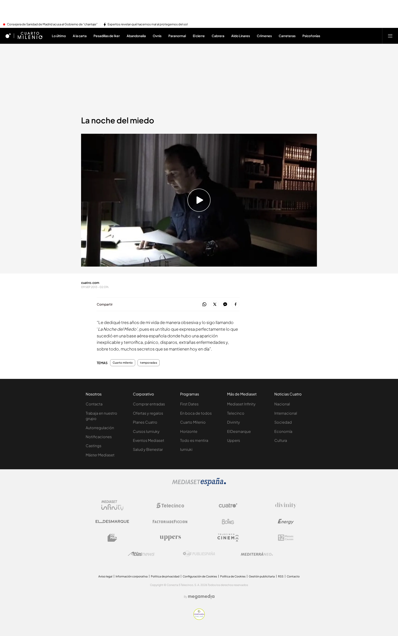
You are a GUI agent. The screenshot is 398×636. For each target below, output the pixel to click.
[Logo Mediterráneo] (257, 554)
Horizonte (188, 431)
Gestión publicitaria (262, 576)
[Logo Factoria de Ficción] (170, 521)
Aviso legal (105, 576)
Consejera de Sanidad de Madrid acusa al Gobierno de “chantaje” (52, 24)
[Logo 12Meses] (285, 538)
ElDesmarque (239, 431)
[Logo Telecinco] (170, 505)
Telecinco (235, 413)
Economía (283, 431)
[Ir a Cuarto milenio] (30, 36)
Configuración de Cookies (200, 576)
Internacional (285, 413)
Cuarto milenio (123, 362)
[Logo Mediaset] (199, 484)
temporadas (148, 362)
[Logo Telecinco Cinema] (228, 537)
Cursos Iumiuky (146, 431)
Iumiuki (186, 449)
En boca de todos (196, 413)
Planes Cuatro (145, 422)
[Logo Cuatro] (228, 505)
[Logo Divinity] (285, 505)
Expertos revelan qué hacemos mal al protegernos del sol (148, 24)
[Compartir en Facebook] (235, 304)
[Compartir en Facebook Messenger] (225, 304)
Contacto (293, 576)
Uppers (233, 440)
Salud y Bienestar (148, 449)
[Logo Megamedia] (201, 596)
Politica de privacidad (165, 576)
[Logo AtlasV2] (141, 554)
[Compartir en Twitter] (215, 304)
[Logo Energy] (286, 521)
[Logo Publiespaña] (199, 554)
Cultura (280, 440)
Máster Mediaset (100, 454)
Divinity (233, 422)
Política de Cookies (233, 576)
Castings (93, 445)
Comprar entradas (149, 403)
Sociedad (283, 422)
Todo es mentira (194, 440)
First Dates (189, 403)
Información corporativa (132, 576)
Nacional (282, 403)
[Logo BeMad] (112, 538)
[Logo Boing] (228, 521)
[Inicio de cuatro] (8, 35)
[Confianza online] (199, 618)
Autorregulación (100, 427)
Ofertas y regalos (148, 413)
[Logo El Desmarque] (112, 521)
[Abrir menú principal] (390, 35)
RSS (281, 576)
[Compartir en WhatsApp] (204, 304)
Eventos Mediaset (148, 440)
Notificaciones (99, 436)
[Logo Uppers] (170, 538)
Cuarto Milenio (193, 422)
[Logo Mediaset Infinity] (112, 505)
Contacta (94, 403)
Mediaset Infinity (241, 403)
